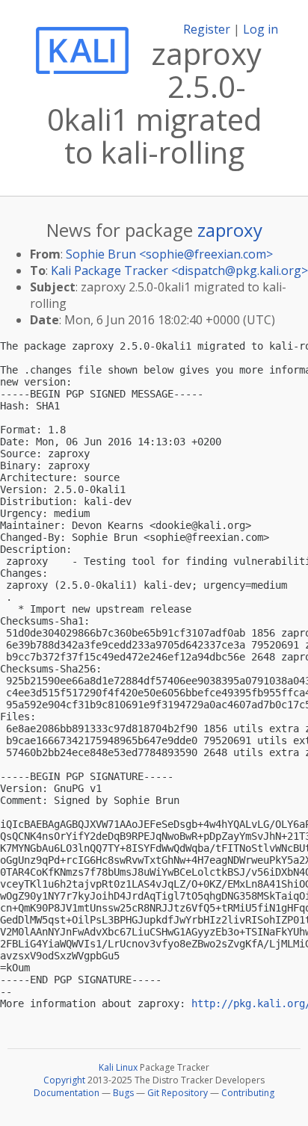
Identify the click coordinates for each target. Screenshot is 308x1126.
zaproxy (229, 229)
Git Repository (177, 1092)
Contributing (247, 1092)
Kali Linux (118, 1067)
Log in (260, 29)
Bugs (123, 1092)
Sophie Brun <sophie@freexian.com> (169, 254)
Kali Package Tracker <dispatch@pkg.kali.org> (179, 270)
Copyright (64, 1080)
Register (206, 29)
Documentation (66, 1092)
